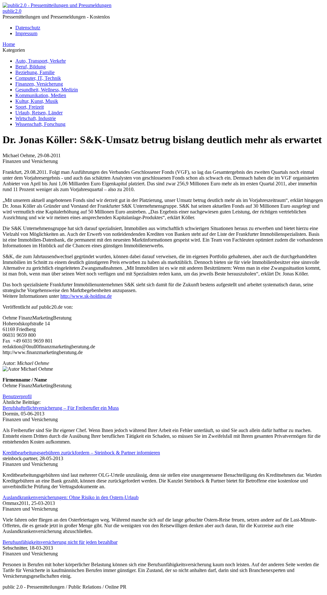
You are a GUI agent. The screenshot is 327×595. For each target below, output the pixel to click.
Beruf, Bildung (30, 66)
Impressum (26, 33)
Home (9, 44)
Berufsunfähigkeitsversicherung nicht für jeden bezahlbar (60, 542)
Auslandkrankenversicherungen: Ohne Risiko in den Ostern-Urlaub (71, 497)
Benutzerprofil (17, 396)
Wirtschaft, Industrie (35, 118)
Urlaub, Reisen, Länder (39, 112)
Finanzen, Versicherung (39, 84)
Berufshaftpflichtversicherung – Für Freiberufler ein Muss (61, 408)
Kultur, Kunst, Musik (36, 101)
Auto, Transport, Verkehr (40, 61)
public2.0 (12, 11)
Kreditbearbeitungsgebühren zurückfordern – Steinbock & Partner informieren (81, 452)
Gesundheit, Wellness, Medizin (46, 89)
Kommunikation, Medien (40, 95)
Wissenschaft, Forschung (40, 124)
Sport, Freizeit (29, 107)
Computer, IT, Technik (38, 78)
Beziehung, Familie (35, 72)
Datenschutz (27, 27)
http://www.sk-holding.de (86, 296)
